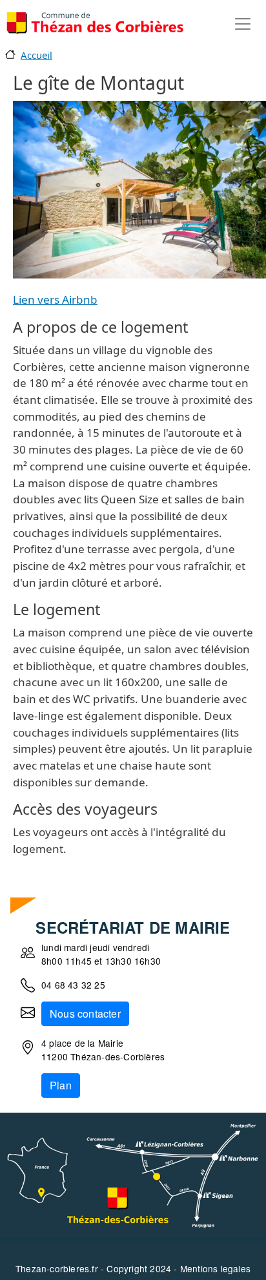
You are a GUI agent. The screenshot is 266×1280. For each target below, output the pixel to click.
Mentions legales (215, 1268)
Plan (61, 1085)
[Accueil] (94, 23)
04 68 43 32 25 (73, 984)
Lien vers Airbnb (55, 299)
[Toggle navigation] (243, 24)
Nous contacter (85, 1013)
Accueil (36, 54)
